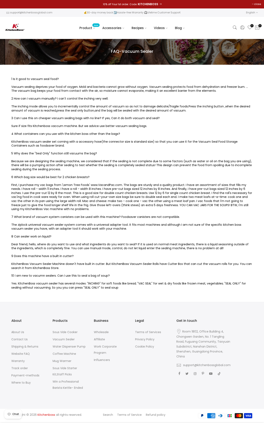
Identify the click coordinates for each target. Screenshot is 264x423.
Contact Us (19, 339)
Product (88, 27)
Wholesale (101, 332)
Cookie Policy (144, 346)
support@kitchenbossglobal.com (31, 12)
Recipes (138, 28)
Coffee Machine (64, 354)
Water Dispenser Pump (69, 346)
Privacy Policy (144, 339)
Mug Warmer (62, 361)
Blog (178, 28)
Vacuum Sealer (64, 339)
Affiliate (99, 339)
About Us (17, 332)
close (257, 4)
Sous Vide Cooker (65, 332)
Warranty (18, 361)
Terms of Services (148, 332)
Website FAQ (20, 354)
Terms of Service (129, 415)
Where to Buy (21, 383)
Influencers (102, 360)
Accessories (111, 28)
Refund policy (155, 415)
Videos (159, 28)
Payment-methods (25, 375)
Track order (19, 368)
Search (108, 415)
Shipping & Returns (24, 346)
